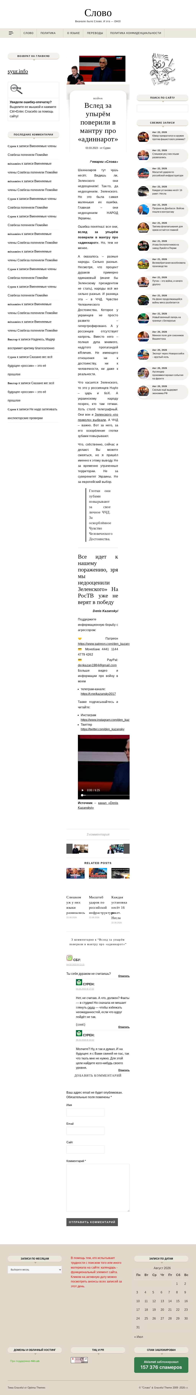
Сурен (106, 148)
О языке (73, 33)
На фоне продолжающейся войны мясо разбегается (167, 301)
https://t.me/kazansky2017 (98, 693)
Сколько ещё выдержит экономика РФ (165, 392)
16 (186, 1301)
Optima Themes (36, 1387)
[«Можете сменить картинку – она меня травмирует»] (121, 849)
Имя (69, 1105)
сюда (91, 1007)
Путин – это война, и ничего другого (167, 283)
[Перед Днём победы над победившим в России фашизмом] (75, 849)
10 (138, 1301)
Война (98, 98)
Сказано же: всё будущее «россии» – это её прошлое (30, 365)
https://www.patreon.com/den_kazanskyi (106, 643)
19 (154, 1309)
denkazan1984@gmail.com (97, 665)
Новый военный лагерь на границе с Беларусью (166, 319)
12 (154, 1301)
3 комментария (98, 834)
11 (146, 1301)
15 (178, 1301)
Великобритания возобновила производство (168, 265)
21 (170, 1309)
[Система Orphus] (16, 93)
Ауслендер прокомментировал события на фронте (167, 375)
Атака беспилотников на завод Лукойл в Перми (165, 246)
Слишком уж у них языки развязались (165, 156)
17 (138, 1309)
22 (178, 1309)
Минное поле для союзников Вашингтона (168, 337)
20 (162, 1309)
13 (162, 1301)
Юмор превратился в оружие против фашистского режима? (168, 137)
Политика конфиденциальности (135, 33)
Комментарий (76, 1161)
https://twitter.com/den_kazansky (102, 729)
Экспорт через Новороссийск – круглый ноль (168, 355)
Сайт (69, 1142)
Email (70, 1123)
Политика (48, 33)
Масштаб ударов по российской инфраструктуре (167, 174)
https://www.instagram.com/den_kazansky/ (109, 719)
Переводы (95, 33)
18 (146, 1309)
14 (170, 1301)
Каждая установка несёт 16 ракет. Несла (119, 907)
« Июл (138, 1336)
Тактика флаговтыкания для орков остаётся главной (167, 228)
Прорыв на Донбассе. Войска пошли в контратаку (168, 210)
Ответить (124, 976)
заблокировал (161, 1366)
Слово (98, 12)
